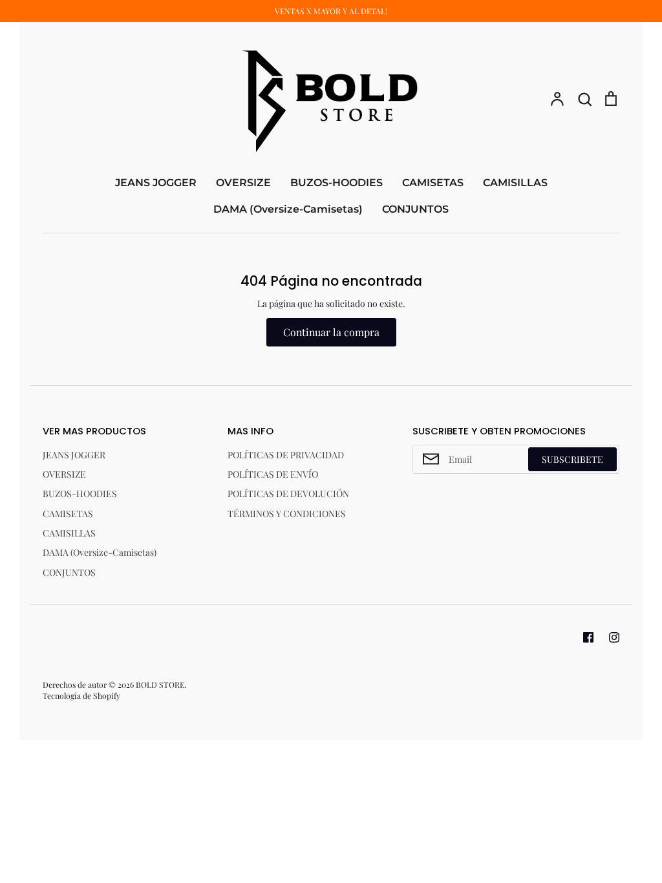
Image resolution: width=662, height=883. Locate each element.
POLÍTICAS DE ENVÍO (273, 474)
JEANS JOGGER (156, 182)
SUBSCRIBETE (572, 459)
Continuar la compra (331, 332)
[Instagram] (614, 637)
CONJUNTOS (415, 209)
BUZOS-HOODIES (336, 182)
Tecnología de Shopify (81, 695)
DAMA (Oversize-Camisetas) (288, 209)
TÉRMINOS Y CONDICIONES (287, 513)
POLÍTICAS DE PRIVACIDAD (286, 455)
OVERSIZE (243, 182)
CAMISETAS (433, 182)
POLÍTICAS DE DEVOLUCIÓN (288, 493)
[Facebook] (588, 637)
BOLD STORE (160, 684)
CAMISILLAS (515, 182)
